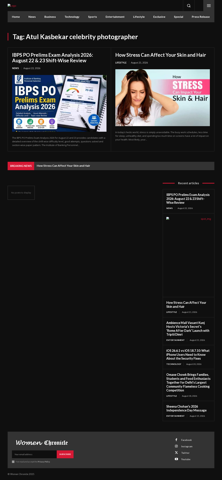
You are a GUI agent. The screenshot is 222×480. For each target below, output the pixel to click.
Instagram (186, 446)
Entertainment (175, 340)
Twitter (185, 452)
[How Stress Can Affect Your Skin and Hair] (162, 97)
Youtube (185, 459)
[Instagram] (176, 446)
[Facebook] (176, 440)
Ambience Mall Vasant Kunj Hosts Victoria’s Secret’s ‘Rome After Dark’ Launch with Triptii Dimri (187, 328)
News (15, 68)
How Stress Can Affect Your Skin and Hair (160, 55)
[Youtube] (176, 459)
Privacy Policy (44, 462)
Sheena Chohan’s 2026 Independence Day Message (186, 408)
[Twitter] (176, 453)
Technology (173, 364)
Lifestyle (120, 62)
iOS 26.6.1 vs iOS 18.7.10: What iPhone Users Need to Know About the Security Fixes (188, 354)
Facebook (186, 440)
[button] (188, 5)
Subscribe (65, 454)
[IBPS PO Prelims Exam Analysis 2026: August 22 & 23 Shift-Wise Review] (59, 103)
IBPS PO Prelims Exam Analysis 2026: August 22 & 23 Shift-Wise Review (52, 57)
